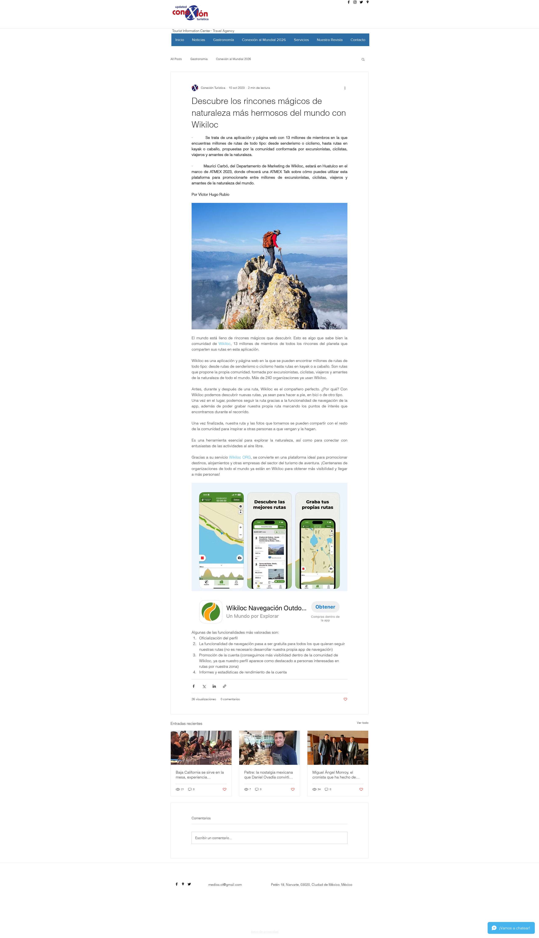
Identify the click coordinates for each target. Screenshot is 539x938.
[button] (363, 59)
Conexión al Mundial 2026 (233, 59)
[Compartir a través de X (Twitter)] (204, 686)
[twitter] (361, 2)
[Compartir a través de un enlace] (225, 686)
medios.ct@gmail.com (225, 884)
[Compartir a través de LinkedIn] (214, 686)
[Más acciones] (344, 87)
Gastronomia (199, 59)
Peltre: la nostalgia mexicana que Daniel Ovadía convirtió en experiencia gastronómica (269, 775)
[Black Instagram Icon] (355, 2)
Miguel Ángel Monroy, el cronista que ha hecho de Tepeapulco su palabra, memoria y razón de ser (334, 775)
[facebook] (349, 2)
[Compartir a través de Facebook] (194, 686)
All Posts (176, 59)
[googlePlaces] (368, 2)
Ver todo (362, 723)
